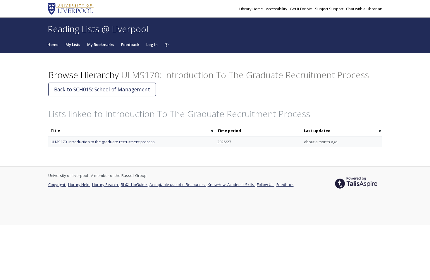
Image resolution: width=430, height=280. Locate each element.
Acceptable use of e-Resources (177, 184)
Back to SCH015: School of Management (102, 89)
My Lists (73, 44)
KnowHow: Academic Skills (231, 184)
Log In (152, 44)
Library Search (105, 184)
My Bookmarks (100, 44)
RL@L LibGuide (134, 184)
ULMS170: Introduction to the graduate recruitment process (103, 141)
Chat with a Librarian (364, 8)
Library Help (79, 184)
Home (53, 44)
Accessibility (277, 8)
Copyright (57, 184)
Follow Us (265, 184)
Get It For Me (301, 8)
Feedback (130, 44)
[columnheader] (131, 130)
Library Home (251, 8)
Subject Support (329, 8)
